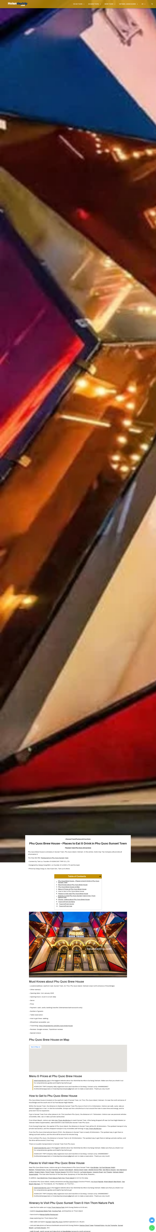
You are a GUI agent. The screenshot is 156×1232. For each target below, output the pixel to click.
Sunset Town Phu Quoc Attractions (78, 839)
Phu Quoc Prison (72, 1181)
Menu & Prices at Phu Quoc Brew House (72, 889)
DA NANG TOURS (93, 4)
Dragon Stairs (40, 1172)
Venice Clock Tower (80, 1170)
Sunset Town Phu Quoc (54, 1222)
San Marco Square (109, 1170)
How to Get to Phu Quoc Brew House (71, 891)
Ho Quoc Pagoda (97, 1181)
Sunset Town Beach (66, 1170)
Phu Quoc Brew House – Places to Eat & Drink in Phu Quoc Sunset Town (78, 881)
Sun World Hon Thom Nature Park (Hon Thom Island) (56, 1178)
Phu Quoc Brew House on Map (69, 887)
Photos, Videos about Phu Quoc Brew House (74, 899)
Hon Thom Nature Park (56, 1207)
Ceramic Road (98, 1172)
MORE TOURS (109, 4)
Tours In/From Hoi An (66, 904)
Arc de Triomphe (52, 1170)
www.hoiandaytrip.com (42, 1080)
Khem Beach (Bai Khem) (112, 1181)
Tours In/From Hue (65, 906)
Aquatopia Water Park (43, 1211)
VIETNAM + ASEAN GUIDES (127, 4)
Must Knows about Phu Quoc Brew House (72, 885)
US (142, 4)
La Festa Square (86, 1172)
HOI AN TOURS (77, 4)
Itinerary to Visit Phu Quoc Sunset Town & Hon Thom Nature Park (76, 896)
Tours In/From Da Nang (66, 901)
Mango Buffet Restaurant (49, 1214)
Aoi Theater (108, 1172)
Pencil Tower (49, 1172)
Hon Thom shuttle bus (63, 1120)
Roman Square (60, 1172)
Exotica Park (56, 1211)
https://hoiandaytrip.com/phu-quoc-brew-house (56, 1026)
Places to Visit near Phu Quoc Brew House (73, 893)
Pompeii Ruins (40, 1170)
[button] (100, 876)
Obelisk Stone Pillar (95, 1170)
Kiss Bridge (94, 1167)
